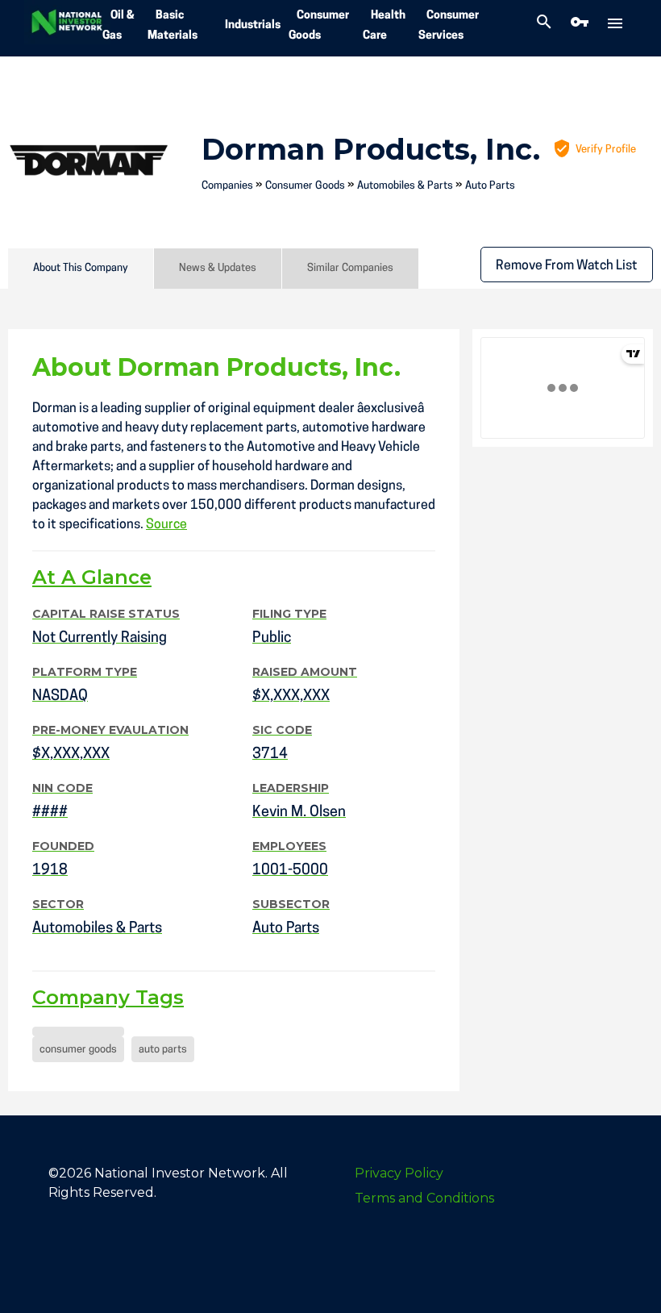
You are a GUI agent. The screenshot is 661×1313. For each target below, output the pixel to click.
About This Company (80, 268)
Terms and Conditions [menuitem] (424, 1198)
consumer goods (78, 1049)
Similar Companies (350, 268)
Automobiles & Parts (405, 186)
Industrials (253, 25)
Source (166, 525)
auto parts (163, 1049)
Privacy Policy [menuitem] (399, 1173)
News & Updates (217, 268)
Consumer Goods (305, 186)
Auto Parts (490, 186)
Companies (227, 186)
